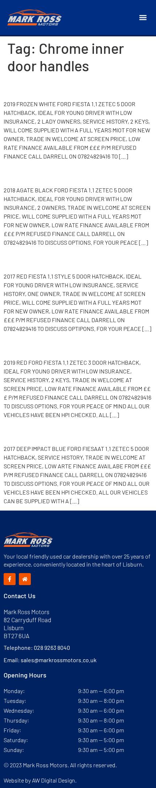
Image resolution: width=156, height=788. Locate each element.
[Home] (25, 579)
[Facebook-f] (10, 579)
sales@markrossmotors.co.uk (59, 659)
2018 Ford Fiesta (45, 173)
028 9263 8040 (52, 647)
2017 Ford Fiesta (44, 259)
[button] (143, 18)
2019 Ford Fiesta (45, 87)
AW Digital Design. (54, 780)
